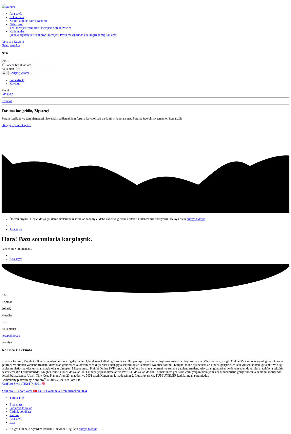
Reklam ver (17, 17)
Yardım (14, 415)
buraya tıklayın (196, 219)
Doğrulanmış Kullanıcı (103, 35)
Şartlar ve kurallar (21, 408)
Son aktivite (17, 80)
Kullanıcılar (17, 31)
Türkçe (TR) (17, 397)
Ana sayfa (16, 13)
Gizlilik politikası (20, 411)
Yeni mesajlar (18, 27)
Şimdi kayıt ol (22, 125)
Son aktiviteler (62, 27)
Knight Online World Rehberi (28, 20)
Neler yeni (16, 24)
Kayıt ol (15, 83)
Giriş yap (7, 94)
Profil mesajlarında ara (74, 35)
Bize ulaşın (16, 404)
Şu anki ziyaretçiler (21, 35)
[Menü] (3, 4)
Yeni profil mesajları (39, 27)
